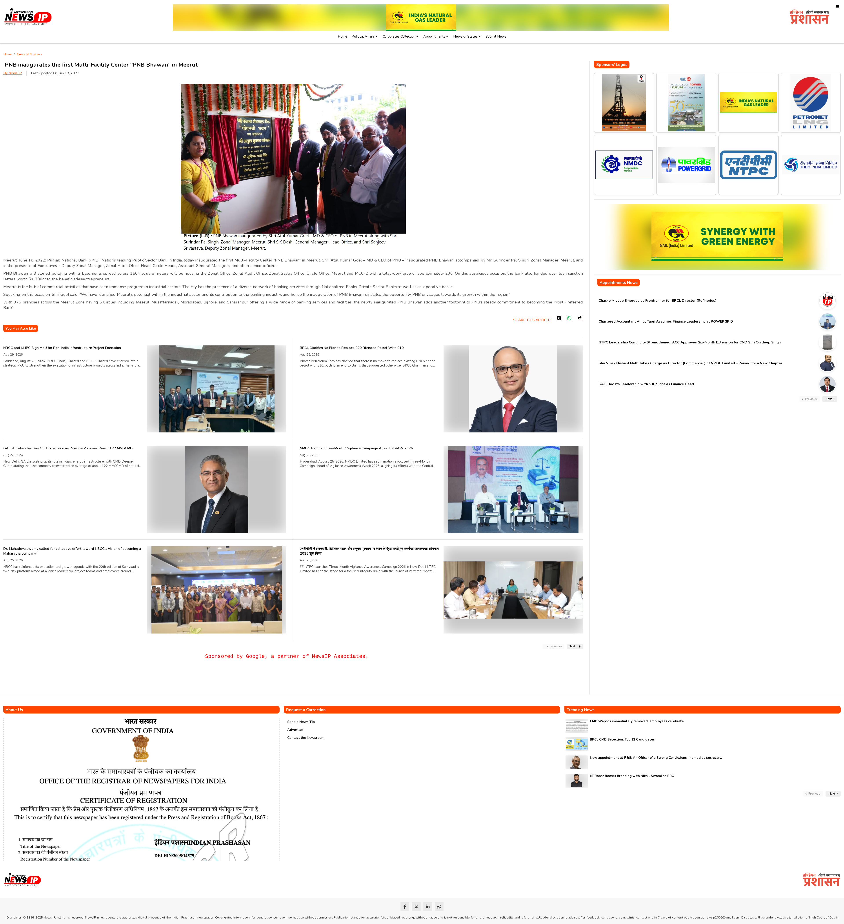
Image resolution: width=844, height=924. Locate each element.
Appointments (434, 36)
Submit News (496, 36)
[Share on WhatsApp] (569, 318)
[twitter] (416, 906)
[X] (559, 318)
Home (342, 36)
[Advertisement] (83, 679)
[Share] (580, 318)
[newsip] (28, 17)
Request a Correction (306, 709)
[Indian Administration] (809, 17)
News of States (465, 36)
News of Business (29, 54)
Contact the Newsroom (305, 737)
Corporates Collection (399, 36)
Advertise (295, 729)
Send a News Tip (301, 721)
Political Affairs (363, 36)
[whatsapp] (439, 906)
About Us (14, 709)
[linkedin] (427, 906)
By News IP (12, 73)
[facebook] (404, 906)
